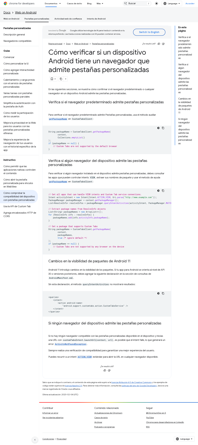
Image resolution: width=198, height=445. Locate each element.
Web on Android (25, 12)
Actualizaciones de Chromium (108, 413)
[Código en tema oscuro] (158, 128)
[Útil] (159, 44)
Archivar (98, 422)
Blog (89, 3)
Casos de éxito (74, 3)
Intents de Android (96, 18)
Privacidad (61, 439)
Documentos (51, 3)
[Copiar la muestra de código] (163, 128)
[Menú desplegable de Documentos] (60, 3)
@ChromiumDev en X (156, 413)
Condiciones (48, 439)
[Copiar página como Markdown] (61, 78)
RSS (148, 427)
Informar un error (50, 413)
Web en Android (11, 18)
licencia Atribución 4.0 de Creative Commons (131, 382)
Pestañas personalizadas (36, 18)
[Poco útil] (163, 44)
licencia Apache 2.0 (73, 385)
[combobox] (137, 3)
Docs (6, 12)
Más (99, 3)
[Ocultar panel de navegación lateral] (35, 440)
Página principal (55, 44)
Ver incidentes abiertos (52, 417)
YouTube (150, 417)
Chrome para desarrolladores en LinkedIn (165, 422)
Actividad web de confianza (68, 18)
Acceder (190, 3)
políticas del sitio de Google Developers (139, 385)
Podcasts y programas (104, 427)
